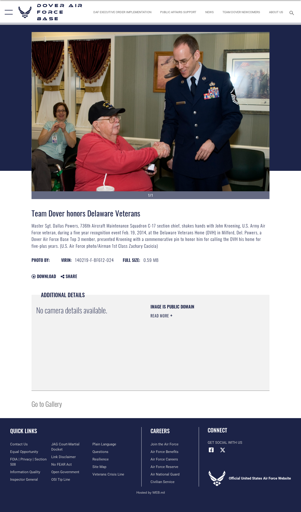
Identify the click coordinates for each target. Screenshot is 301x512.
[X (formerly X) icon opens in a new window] (222, 449)
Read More (160, 316)
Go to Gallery (47, 404)
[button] (7, 12)
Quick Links (23, 431)
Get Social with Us (225, 442)
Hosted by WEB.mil (150, 492)
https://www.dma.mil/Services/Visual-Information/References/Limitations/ (192, 355)
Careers (160, 431)
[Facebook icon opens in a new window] (211, 449)
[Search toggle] (293, 12)
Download (46, 276)
